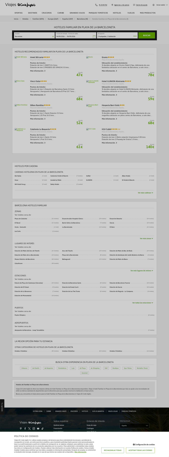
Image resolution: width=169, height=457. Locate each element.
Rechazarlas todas (112, 450)
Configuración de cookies (145, 445)
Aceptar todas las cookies (140, 450)
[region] (84, 228)
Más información (80, 452)
